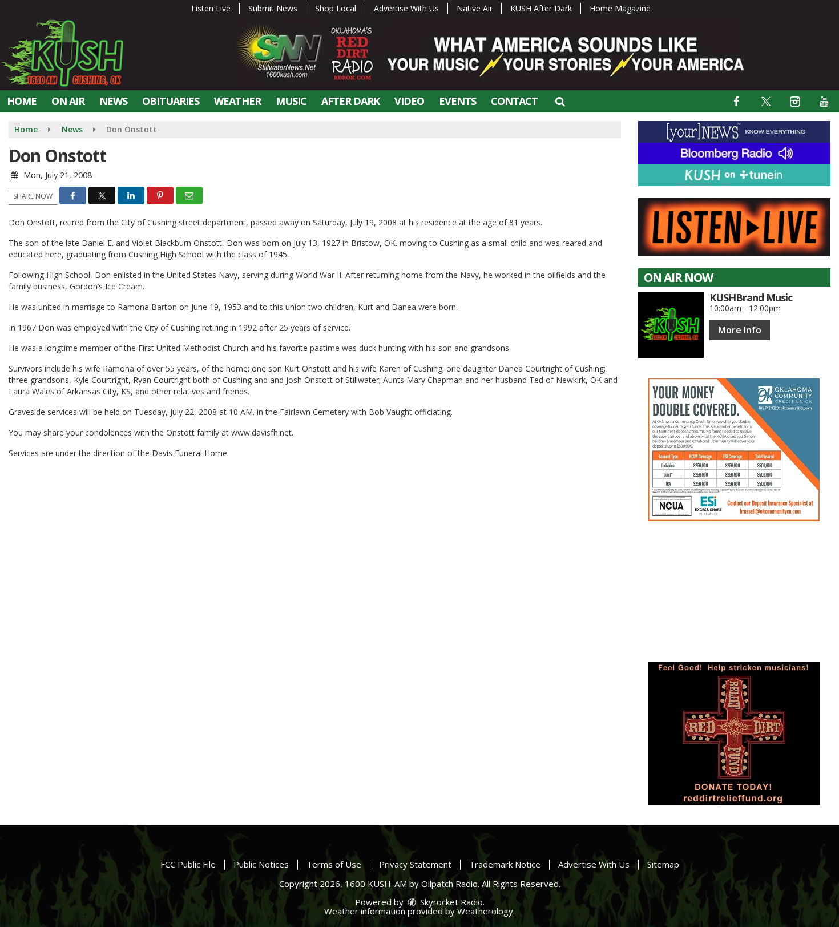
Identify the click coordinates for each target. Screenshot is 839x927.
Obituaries (170, 101)
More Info (739, 330)
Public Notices (261, 864)
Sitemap (663, 864)
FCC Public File (188, 864)
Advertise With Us (406, 8)
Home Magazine (620, 8)
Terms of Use (333, 864)
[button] (559, 101)
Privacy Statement (415, 864)
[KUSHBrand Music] (671, 325)
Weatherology (485, 911)
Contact (514, 101)
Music (291, 101)
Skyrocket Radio (450, 902)
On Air (67, 101)
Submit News (272, 8)
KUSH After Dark (541, 8)
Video (409, 101)
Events (457, 101)
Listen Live (211, 8)
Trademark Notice (504, 864)
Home (22, 101)
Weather (237, 101)
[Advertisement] (734, 449)
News (113, 101)
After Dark (350, 101)
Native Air (475, 8)
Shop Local (335, 8)
